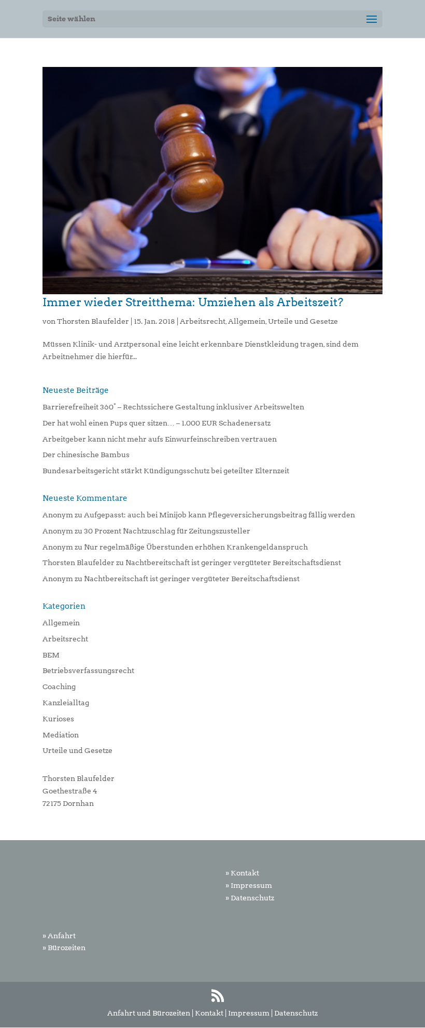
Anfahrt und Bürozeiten (148, 1013)
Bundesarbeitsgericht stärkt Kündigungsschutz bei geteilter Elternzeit (165, 471)
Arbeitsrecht (202, 321)
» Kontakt (242, 873)
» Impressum (248, 885)
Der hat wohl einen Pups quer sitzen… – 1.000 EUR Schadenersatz (156, 423)
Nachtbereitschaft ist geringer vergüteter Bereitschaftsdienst (233, 562)
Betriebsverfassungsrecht (88, 670)
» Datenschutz (249, 898)
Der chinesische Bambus (86, 454)
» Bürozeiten (64, 947)
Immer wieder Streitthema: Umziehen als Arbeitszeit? (192, 302)
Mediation (60, 735)
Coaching (59, 686)
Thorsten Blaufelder (93, 321)
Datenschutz (296, 1013)
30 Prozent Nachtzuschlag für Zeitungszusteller (167, 531)
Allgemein (246, 321)
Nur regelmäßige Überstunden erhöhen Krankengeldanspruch (196, 547)
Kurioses (58, 719)
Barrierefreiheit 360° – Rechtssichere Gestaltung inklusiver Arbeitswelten (173, 407)
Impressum (249, 1013)
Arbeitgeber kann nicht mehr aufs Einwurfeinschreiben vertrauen (159, 439)
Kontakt (209, 1013)
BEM (51, 655)
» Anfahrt (59, 935)
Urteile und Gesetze (303, 321)
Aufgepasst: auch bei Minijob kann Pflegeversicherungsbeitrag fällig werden (219, 515)
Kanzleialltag (65, 702)
